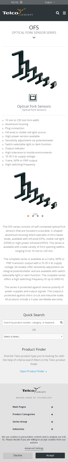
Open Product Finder (32, 371)
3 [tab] (37, 216)
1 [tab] (28, 216)
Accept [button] (50, 455)
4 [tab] (42, 216)
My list (16, 2)
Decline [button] (17, 455)
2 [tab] (33, 216)
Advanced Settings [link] (34, 448)
